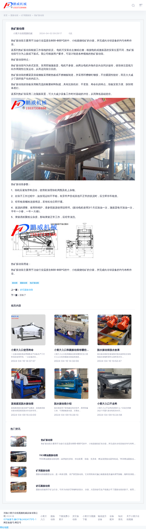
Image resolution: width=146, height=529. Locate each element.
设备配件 (112, 518)
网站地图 (4, 527)
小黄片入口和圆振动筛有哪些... (71, 349)
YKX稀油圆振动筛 (48, 455)
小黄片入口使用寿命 (22, 349)
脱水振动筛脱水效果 (108, 349)
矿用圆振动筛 (43, 470)
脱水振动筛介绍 (63, 403)
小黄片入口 (43, 518)
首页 (5, 15)
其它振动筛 (75, 518)
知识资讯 (120, 518)
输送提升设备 (102, 518)
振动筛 (14, 283)
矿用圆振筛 (26, 15)
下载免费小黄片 (64, 518)
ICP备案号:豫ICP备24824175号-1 (20, 519)
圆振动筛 (14, 15)
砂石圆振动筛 (26, 289)
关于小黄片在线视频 (133, 518)
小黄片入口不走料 (107, 403)
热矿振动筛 (34, 283)
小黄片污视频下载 (89, 518)
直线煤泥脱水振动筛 (22, 403)
